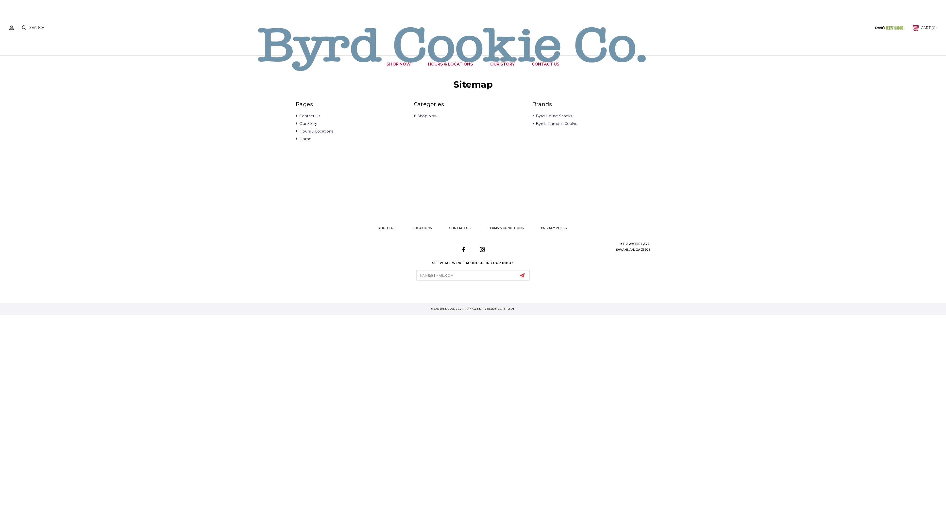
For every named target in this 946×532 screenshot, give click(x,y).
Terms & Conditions (506, 228)
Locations (422, 228)
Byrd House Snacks (554, 116)
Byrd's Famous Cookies (557, 123)
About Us (386, 228)
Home (305, 138)
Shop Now (427, 116)
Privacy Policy (554, 228)
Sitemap (509, 308)
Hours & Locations (316, 131)
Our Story (308, 123)
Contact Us (309, 116)
